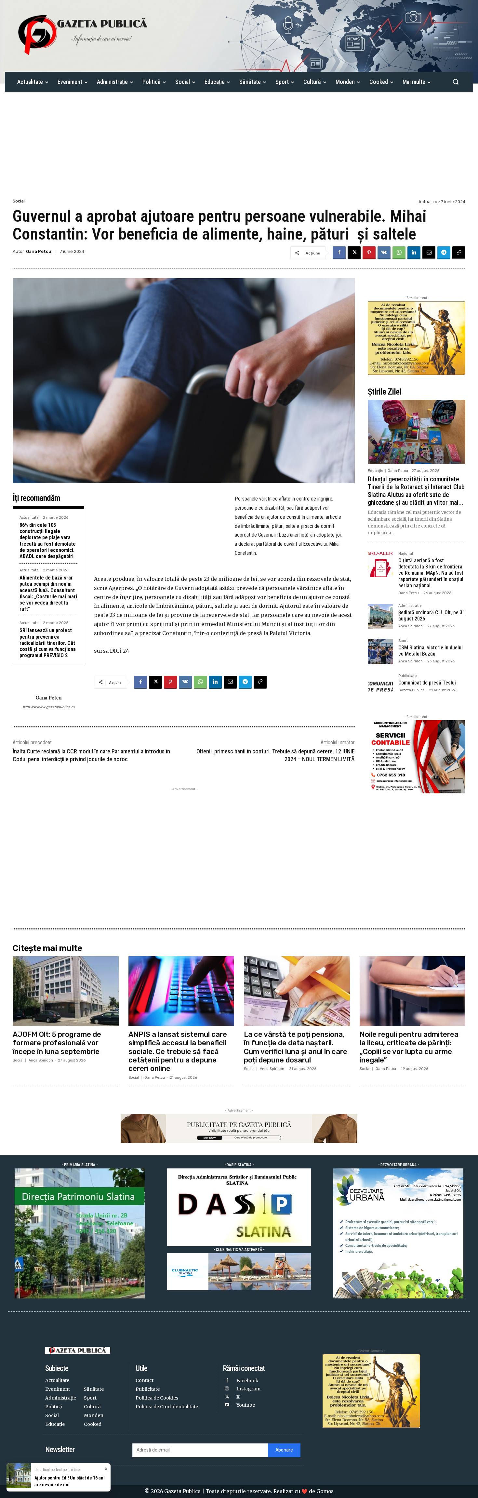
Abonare (284, 1450)
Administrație (410, 606)
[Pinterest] (369, 252)
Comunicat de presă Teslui (427, 683)
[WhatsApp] (398, 252)
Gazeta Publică (411, 690)
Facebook (247, 1381)
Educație (375, 471)
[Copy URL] (458, 252)
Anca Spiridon (410, 626)
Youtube (245, 1405)
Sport (403, 641)
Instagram (248, 1389)
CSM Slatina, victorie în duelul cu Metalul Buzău (430, 651)
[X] (354, 252)
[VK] (384, 252)
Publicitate (407, 676)
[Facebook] (339, 252)
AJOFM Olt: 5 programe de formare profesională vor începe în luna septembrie (57, 1043)
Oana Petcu (38, 251)
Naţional (405, 554)
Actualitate (29, 517)
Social (19, 201)
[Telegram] (443, 252)
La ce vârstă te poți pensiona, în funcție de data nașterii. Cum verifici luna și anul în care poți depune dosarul (295, 1047)
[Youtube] (227, 1405)
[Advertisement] (239, 148)
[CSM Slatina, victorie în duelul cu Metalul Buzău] (380, 651)
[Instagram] (227, 1389)
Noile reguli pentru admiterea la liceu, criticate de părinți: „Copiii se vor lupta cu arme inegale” (409, 1047)
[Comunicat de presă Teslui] (380, 686)
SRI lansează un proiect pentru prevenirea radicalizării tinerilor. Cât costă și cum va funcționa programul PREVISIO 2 (48, 642)
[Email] (428, 252)
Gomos (325, 1491)
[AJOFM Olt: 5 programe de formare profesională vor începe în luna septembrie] (66, 991)
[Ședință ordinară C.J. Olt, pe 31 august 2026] (380, 616)
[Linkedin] (413, 252)
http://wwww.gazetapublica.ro (48, 707)
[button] (455, 81)
